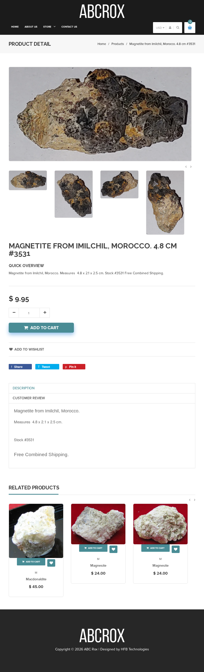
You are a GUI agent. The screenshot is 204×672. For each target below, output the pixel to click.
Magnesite (98, 565)
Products (117, 44)
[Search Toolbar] (177, 27)
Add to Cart (44, 327)
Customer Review (29, 398)
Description (24, 388)
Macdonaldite (36, 579)
